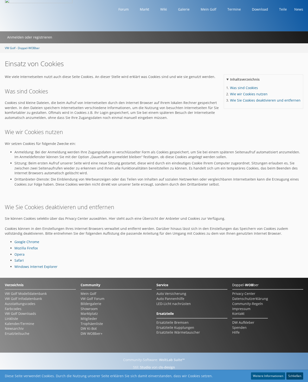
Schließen (294, 376)
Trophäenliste (92, 323)
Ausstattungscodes (20, 303)
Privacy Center (243, 293)
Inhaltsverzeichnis (245, 79)
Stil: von (154, 367)
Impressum (241, 308)
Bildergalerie (91, 303)
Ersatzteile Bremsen (172, 322)
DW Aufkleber (243, 322)
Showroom (89, 308)
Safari (19, 260)
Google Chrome (26, 242)
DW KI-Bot (89, 328)
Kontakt (238, 313)
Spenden (239, 327)
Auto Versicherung (171, 293)
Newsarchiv (14, 328)
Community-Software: (154, 359)
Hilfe (236, 332)
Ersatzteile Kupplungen (175, 327)
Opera (19, 254)
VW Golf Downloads (20, 313)
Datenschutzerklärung (250, 298)
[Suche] (61, 37)
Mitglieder (89, 318)
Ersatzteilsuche (17, 333)
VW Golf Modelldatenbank (26, 293)
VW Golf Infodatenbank (23, 298)
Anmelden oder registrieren (29, 37)
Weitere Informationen (268, 376)
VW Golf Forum (92, 298)
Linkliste (11, 318)
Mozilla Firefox (26, 248)
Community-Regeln (247, 303)
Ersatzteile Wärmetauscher (178, 332)
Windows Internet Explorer (36, 266)
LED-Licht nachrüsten (173, 303)
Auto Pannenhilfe (170, 298)
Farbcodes (13, 308)
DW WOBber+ (92, 333)
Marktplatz (89, 313)
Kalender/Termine (19, 323)
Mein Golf (88, 293)
